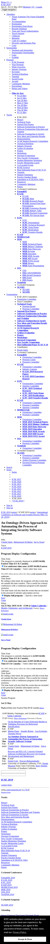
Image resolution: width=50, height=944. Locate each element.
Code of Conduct (19, 41)
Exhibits (15, 57)
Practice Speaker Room (27, 177)
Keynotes (16, 72)
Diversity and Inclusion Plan (24, 43)
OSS (24, 270)
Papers (20, 187)
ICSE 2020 (16, 496)
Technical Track (24, 122)
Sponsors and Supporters (22, 50)
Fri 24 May (22, 96)
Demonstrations (23, 139)
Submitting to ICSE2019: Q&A (30, 179)
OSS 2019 (5, 892)
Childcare (16, 36)
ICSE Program (18, 62)
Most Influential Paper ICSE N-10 (31, 170)
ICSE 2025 (16, 484)
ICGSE (25, 196)
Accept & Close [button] (25, 939)
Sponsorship (11, 48)
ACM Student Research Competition (32, 141)
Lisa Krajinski (41, 731)
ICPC (24, 220)
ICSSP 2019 (6, 548)
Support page (6, 792)
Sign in (9, 505)
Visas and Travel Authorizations (25, 31)
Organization (11, 294)
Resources (21, 182)
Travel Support (18, 33)
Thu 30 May (22, 110)
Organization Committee (32, 383)
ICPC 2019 (6, 882)
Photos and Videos (19, 88)
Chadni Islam (7, 542)
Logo (14, 45)
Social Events (17, 79)
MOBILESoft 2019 (9, 887)
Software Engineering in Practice (31, 127)
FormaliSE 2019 (8, 878)
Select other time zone (32, 569)
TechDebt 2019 (7, 894)
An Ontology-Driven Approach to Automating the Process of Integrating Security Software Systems (25, 738)
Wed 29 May (22, 108)
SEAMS (26, 290)
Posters (20, 151)
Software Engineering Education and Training (20, 812)
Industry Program (19, 69)
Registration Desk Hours (22, 26)
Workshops (22, 153)
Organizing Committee (26, 299)
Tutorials (15, 76)
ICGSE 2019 (6, 880)
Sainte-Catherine (38, 606)
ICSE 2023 (16, 489)
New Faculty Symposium (28, 158)
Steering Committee (30, 386)
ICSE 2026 (16, 482)
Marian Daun (13, 731)
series (14, 512)
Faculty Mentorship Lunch (28, 163)
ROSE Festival (23, 167)
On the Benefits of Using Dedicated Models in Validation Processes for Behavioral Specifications (27, 724)
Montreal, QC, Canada (32, 7)
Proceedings (17, 86)
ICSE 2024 (16, 486)
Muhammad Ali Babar (23, 542)
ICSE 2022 (16, 491)
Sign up (9, 508)
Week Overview (18, 67)
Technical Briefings (20, 74)
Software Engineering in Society (30, 134)
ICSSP (41, 713)
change (41, 708)
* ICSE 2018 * (18, 501)
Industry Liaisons (29, 369)
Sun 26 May (22, 100)
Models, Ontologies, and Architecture (17, 608)
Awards (15, 81)
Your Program (18, 64)
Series (14, 472)
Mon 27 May (22, 103)
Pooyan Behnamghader (29, 761)
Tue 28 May (22, 105)
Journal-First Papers (25, 124)
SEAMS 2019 (7, 905)
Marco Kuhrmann (20, 718)
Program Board (28, 306)
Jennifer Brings (27, 731)
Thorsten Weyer (14, 734)
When (3, 603)
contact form (6, 785)
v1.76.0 (25, 790)
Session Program (8, 698)
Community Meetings (21, 84)
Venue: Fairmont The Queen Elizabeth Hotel (20, 915)
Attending (10, 14)
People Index (22, 350)
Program (10, 60)
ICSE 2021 (16, 494)
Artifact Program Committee (34, 460)
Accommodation (19, 21)
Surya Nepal (39, 542)
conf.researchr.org (13, 790)
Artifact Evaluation (25, 148)
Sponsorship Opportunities (23, 52)
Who (3, 540)
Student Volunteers (25, 175)
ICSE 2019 (6, 512)
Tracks (9, 115)
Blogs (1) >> (6, 2)
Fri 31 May (22, 112)
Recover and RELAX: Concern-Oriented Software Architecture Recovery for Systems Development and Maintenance (26, 753)
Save (3, 598)
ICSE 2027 (16, 479)
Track (3, 545)
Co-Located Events (25, 165)
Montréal (15, 38)
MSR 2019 (5, 890)
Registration (17, 24)
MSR (24, 242)
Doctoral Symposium (26, 155)
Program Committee (30, 309)
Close (3, 600)
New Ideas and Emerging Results (31, 136)
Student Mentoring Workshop (29, 160)
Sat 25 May (22, 98)
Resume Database (19, 29)
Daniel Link (13, 761)
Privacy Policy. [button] (20, 932)
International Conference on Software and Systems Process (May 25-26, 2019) (24, 514)
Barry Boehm (41, 766)
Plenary (20, 120)
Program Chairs (29, 359)
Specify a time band (33, 595)
